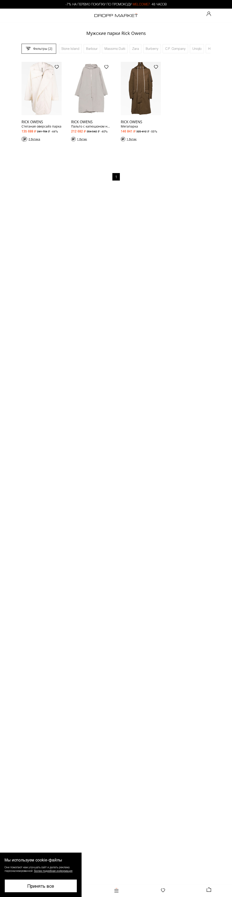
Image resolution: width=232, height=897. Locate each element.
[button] (41, 875)
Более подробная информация (53, 870)
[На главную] (116, 16)
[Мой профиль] (209, 14)
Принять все (40, 886)
